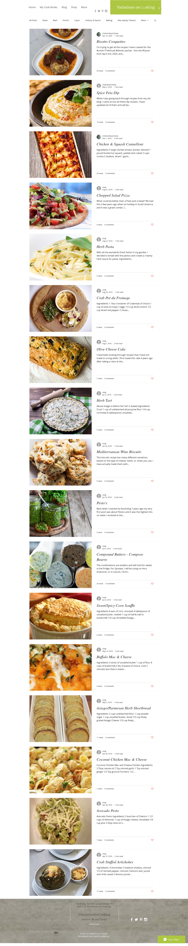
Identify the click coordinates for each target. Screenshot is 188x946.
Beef (55, 20)
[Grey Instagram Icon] (106, 11)
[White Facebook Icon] (132, 919)
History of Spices (93, 20)
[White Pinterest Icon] (141, 919)
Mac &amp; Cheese (127, 20)
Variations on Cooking (136, 7)
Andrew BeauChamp (94, 919)
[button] (159, 7)
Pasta (45, 20)
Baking (109, 20)
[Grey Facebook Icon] (95, 11)
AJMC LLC (106, 936)
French (66, 20)
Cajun (77, 20)
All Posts (33, 20)
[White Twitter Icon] (136, 919)
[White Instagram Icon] (146, 919)
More (143, 20)
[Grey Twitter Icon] (99, 11)
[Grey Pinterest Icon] (102, 11)
